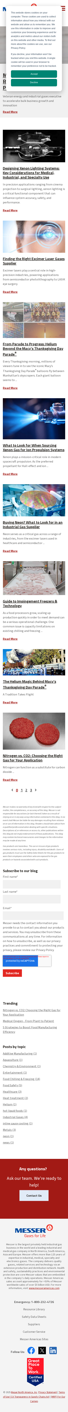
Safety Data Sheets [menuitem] (34, 1317)
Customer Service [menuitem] (34, 1332)
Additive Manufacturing (20, 1054)
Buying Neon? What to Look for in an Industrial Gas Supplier (33, 524)
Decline (34, 82)
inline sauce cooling (17, 1123)
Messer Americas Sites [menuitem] (34, 1339)
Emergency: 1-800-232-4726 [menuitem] (34, 1302)
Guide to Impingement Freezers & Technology (30, 603)
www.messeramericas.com (44, 1288)
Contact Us (34, 1195)
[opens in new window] (30, 1350)
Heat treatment (15, 1098)
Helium (9, 1104)
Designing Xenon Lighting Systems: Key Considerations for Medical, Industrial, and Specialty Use (31, 172)
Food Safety (12, 1085)
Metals (9, 1130)
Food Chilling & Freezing (21, 1079)
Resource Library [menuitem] (34, 1309)
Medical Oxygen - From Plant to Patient (28, 1021)
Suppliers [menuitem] (34, 1324)
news (8, 1143)
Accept (34, 74)
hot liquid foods (15, 1111)
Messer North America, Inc (24, 1392)
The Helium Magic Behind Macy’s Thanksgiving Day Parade (29, 684)
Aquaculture (12, 1060)
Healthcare (12, 1092)
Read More (10, 112)
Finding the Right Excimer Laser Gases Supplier (34, 261)
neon (8, 1136)
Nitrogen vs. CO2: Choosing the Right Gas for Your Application (33, 758)
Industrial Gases (15, 1117)
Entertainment (15, 1073)
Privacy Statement (47, 1392)
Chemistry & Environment (22, 1066)
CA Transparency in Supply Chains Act (30, 1397)
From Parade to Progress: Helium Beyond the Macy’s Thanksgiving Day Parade (33, 349)
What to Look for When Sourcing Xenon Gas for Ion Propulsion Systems (33, 447)
